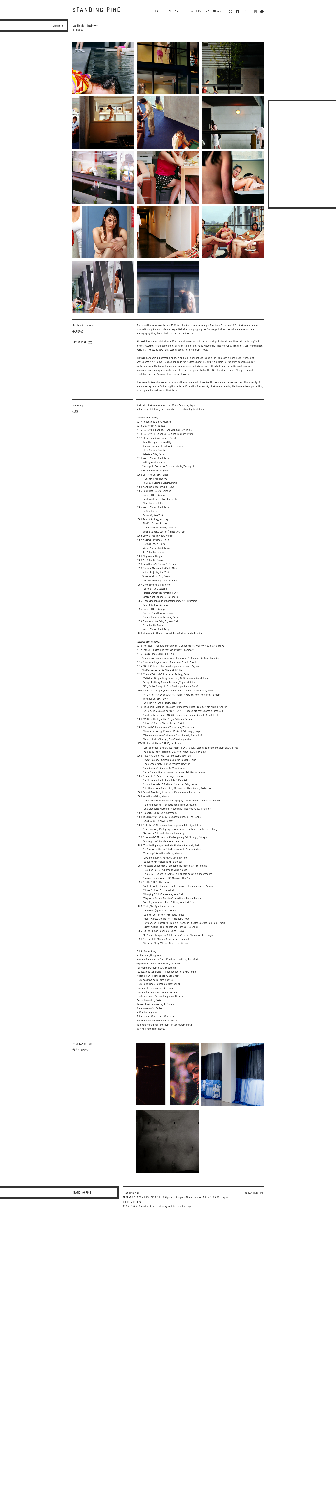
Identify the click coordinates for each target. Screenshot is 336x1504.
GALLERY (195, 11)
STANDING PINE (96, 10)
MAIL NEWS (213, 11)
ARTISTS (180, 11)
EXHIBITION (163, 11)
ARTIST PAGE (79, 342)
